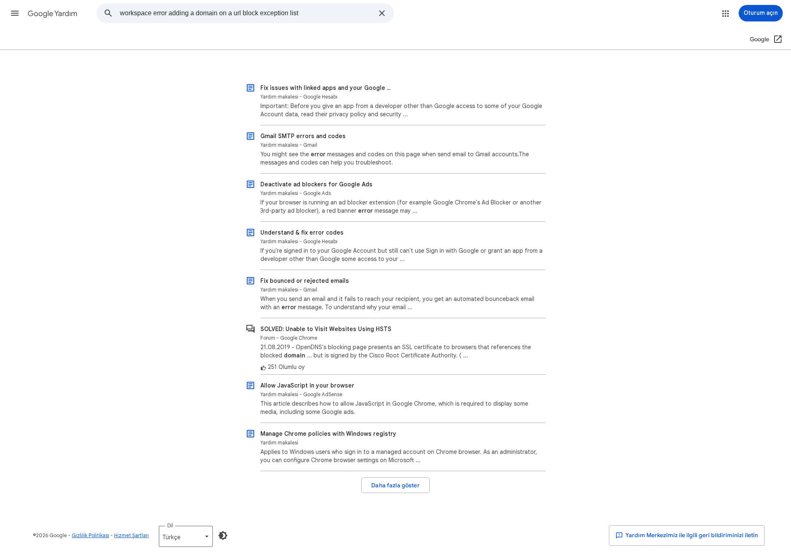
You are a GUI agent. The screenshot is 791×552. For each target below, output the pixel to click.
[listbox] (186, 536)
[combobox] (246, 13)
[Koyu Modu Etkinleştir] (223, 535)
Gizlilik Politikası (90, 535)
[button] (15, 13)
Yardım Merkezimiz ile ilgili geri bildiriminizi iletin (691, 535)
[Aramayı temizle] (381, 13)
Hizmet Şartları (131, 535)
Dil (170, 525)
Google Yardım (52, 13)
